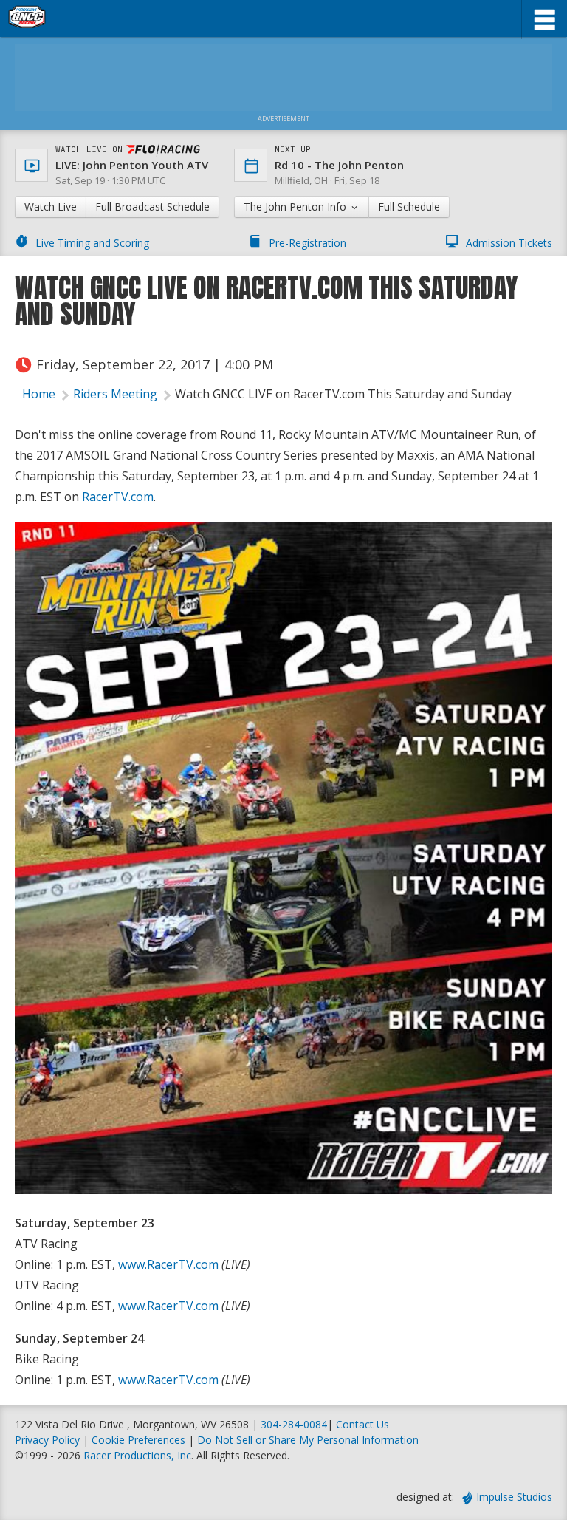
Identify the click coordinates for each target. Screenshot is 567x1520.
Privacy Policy (47, 1440)
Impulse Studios (514, 1497)
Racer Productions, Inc (137, 1455)
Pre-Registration (307, 243)
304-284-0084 (294, 1424)
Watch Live (50, 207)
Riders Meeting (115, 394)
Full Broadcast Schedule (152, 207)
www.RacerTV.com (168, 1264)
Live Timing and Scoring (92, 243)
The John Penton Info (296, 207)
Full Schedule (409, 207)
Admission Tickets (509, 243)
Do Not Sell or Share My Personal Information (308, 1440)
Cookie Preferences (140, 1440)
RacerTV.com (118, 496)
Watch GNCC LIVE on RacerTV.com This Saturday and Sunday (343, 394)
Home (38, 394)
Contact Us (362, 1424)
